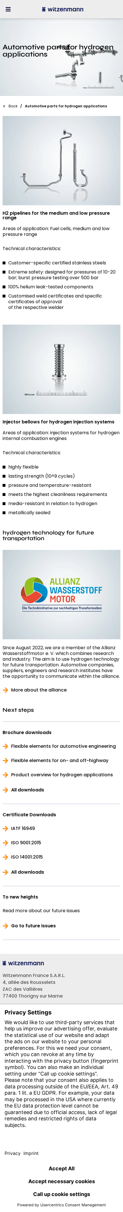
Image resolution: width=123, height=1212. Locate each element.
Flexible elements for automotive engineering (63, 746)
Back (13, 106)
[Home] (62, 9)
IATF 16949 (23, 828)
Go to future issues (33, 926)
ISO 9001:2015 (26, 843)
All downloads (27, 790)
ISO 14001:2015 (27, 857)
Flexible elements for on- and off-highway (59, 760)
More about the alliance (39, 690)
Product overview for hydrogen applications (62, 775)
